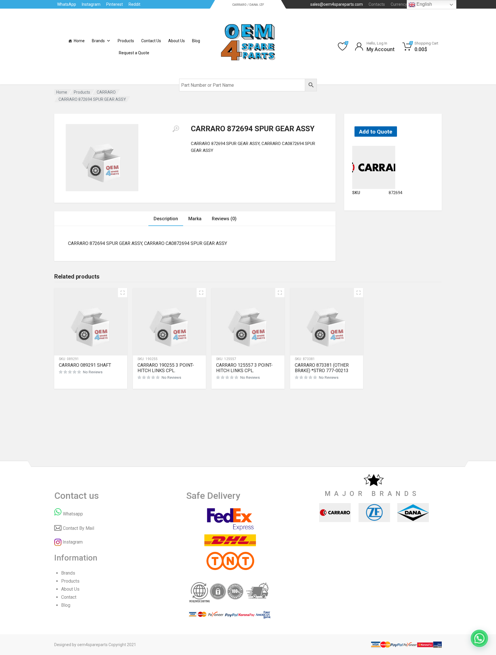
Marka (195, 218)
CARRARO (106, 92)
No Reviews (92, 372)
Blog (196, 40)
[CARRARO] (373, 167)
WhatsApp (66, 4)
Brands (98, 40)
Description (166, 218)
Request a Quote (134, 53)
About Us (176, 40)
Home (79, 40)
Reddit (134, 4)
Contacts (377, 4)
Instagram (91, 4)
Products (126, 40)
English (423, 4)
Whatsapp (73, 514)
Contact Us (151, 40)
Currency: (404, 4)
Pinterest (114, 4)
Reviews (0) (224, 218)
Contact (68, 597)
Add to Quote (375, 131)
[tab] (165, 218)
